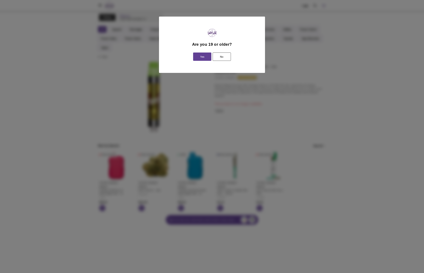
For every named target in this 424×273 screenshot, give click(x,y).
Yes (202, 56)
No (221, 56)
